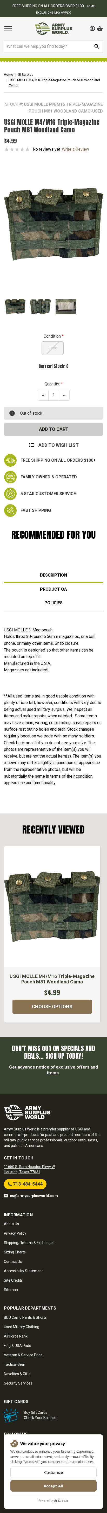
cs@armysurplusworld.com (34, 1196)
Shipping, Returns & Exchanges (29, 1243)
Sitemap (11, 1290)
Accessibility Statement (23, 1271)
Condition (53, 336)
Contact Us (13, 1261)
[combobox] (53, 46)
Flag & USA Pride (17, 1346)
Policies (53, 602)
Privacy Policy (15, 1233)
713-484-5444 (27, 1184)
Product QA (53, 589)
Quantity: (52, 384)
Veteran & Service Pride (23, 1355)
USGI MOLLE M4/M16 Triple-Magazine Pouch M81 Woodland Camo (52, 979)
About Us (11, 1224)
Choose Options (52, 1006)
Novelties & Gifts (17, 1374)
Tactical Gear (14, 1364)
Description (53, 575)
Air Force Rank (16, 1336)
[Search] (97, 46)
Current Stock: (54, 366)
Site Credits (13, 1280)
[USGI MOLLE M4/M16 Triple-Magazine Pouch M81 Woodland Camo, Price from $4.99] (52, 906)
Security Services (18, 1383)
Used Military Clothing (21, 1327)
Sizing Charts (15, 1252)
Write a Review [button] (75, 149)
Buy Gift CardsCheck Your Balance (40, 1415)
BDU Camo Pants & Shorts (25, 1317)
